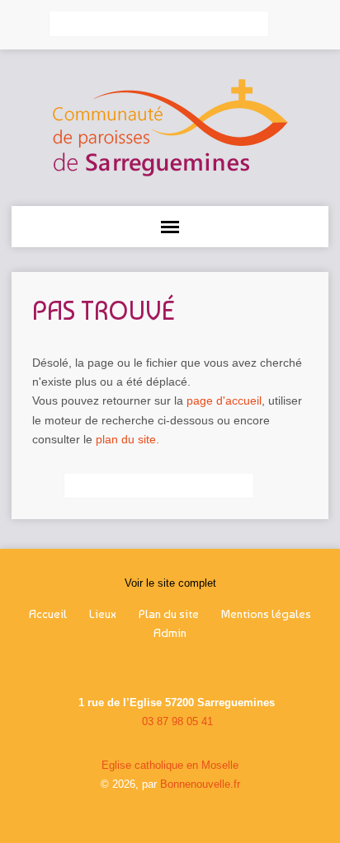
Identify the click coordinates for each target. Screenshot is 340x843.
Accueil (48, 614)
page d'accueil (224, 400)
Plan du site (169, 614)
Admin (170, 632)
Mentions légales (266, 614)
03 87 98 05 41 (177, 721)
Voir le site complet (170, 583)
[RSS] (137, 666)
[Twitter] (180, 666)
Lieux (102, 614)
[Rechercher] (287, 24)
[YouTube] (201, 666)
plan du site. (127, 439)
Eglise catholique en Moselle (170, 765)
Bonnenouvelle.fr (200, 784)
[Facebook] (158, 666)
